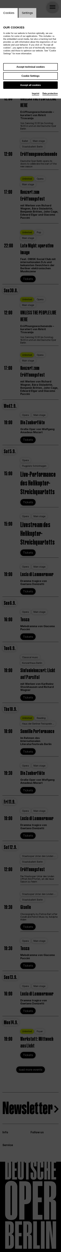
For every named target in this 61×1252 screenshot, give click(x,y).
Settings (27, 13)
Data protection (50, 93)
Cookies (8, 13)
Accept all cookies (30, 85)
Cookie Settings (30, 75)
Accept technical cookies (30, 66)
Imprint (35, 93)
